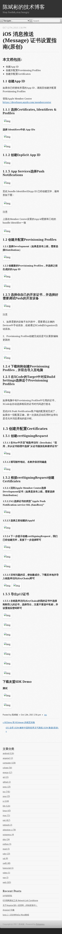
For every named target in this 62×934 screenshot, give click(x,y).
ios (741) (6, 791)
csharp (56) (7, 767)
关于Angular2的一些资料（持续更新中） (20, 905)
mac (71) (6, 815)
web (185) (7, 882)
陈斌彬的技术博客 (24, 6)
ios (45, 714)
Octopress (40, 924)
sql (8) (5, 858)
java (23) (6, 796)
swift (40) (6, 863)
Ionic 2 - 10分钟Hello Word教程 (16, 915)
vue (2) (5, 877)
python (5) (7, 844)
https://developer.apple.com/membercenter (27, 102)
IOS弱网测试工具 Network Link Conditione (20, 900)
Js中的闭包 (7, 895)
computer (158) (9, 763)
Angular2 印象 (9, 910)
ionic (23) (7, 787)
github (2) (7, 782)
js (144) (6, 801)
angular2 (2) (8, 758)
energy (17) (7, 772)
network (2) (7, 825)
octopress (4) (8, 834)
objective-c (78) (9, 829)
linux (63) (7, 810)
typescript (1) (8, 868)
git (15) (6, 777)
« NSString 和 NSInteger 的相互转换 (19, 722)
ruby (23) (6, 853)
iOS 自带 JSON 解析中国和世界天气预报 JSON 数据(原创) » (32, 729)
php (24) (6, 839)
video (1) (6, 872)
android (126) (8, 753)
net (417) (6, 820)
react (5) (6, 849)
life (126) (6, 806)
